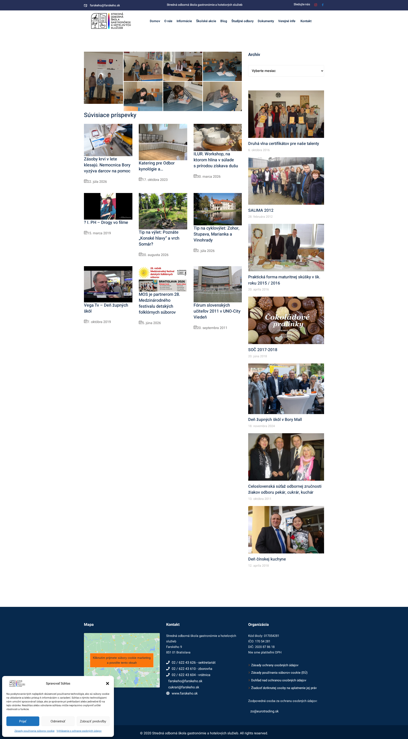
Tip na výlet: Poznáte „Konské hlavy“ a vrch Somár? (159, 238)
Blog (223, 21)
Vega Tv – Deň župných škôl (106, 308)
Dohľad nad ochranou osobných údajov (278, 680)
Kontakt (306, 21)
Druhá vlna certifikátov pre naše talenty (283, 144)
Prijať (23, 721)
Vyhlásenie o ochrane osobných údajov (79, 731)
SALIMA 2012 (260, 210)
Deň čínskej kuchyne (267, 559)
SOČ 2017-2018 (262, 350)
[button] (107, 683)
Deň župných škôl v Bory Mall (275, 420)
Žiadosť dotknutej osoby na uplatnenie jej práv (284, 688)
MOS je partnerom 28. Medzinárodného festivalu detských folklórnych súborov (159, 303)
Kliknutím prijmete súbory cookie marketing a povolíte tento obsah (122, 660)
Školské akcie (206, 21)
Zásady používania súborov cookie (34, 731)
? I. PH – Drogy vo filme (106, 222)
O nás (168, 21)
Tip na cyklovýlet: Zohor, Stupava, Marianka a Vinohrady (216, 234)
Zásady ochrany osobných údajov (274, 665)
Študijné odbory (242, 21)
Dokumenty (266, 21)
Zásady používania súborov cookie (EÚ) (279, 672)
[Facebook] (322, 4)
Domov (155, 21)
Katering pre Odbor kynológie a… (157, 166)
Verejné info (286, 21)
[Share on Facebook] (117, 99)
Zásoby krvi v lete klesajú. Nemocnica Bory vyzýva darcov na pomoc (107, 165)
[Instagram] (315, 4)
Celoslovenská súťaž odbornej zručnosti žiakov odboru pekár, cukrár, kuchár (285, 489)
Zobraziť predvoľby (93, 721)
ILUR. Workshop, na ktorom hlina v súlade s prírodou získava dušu (216, 160)
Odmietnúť (58, 721)
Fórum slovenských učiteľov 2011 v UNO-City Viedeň (217, 311)
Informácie (184, 21)
